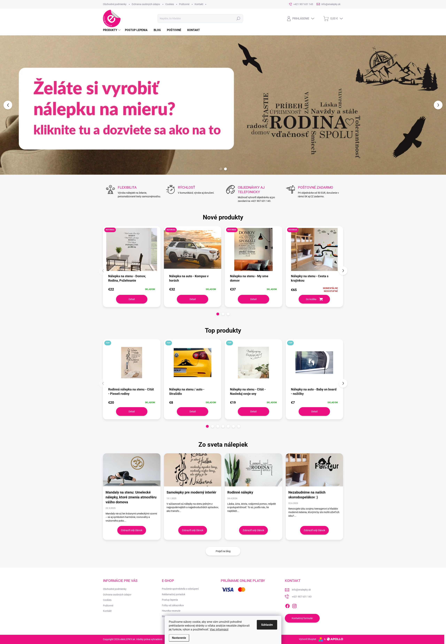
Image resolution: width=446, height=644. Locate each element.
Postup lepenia (170, 598)
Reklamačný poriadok (173, 593)
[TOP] (131, 363)
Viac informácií (219, 629)
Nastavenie (179, 637)
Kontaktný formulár (302, 616)
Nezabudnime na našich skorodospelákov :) (306, 493)
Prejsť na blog (223, 549)
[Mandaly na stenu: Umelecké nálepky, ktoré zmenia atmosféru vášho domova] (131, 468)
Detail (132, 297)
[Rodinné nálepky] (253, 468)
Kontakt (199, 4)
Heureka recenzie (171, 609)
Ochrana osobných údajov (146, 4)
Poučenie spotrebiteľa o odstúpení (180, 587)
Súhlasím (267, 624)
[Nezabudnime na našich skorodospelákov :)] (314, 468)
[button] (18, 104)
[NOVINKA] (131, 250)
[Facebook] (287, 604)
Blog (164, 615)
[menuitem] (112, 30)
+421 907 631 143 (302, 595)
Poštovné (184, 4)
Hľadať (238, 18)
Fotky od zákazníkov (173, 604)
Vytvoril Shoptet (307, 637)
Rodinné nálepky (240, 491)
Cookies (169, 4)
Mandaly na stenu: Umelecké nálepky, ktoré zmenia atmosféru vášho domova (131, 496)
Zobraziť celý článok (131, 528)
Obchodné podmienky (114, 4)
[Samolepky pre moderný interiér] (192, 468)
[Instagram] (294, 604)
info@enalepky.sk (301, 588)
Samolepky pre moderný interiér (191, 491)
